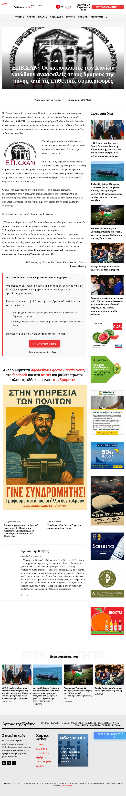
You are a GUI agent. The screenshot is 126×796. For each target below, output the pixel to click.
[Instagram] (4, 763)
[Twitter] (27, 594)
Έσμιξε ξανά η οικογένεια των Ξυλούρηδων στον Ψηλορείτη (108, 689)
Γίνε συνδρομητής (44, 343)
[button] (21, 7)
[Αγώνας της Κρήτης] (10, 572)
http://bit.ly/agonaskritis (31, 556)
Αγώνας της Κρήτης (51, 100)
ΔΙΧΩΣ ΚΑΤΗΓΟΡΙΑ (63, 61)
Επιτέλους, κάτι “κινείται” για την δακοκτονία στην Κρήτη (64, 526)
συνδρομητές (64, 380)
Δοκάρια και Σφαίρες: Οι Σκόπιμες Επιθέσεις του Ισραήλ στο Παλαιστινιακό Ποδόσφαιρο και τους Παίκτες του (78, 693)
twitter (46, 375)
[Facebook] (22, 594)
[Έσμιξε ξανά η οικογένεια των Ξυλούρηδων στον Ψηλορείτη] (107, 253)
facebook (20, 375)
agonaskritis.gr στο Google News (57, 370)
